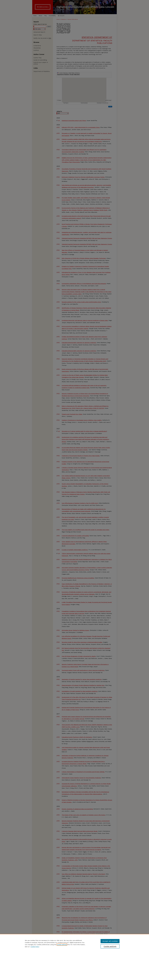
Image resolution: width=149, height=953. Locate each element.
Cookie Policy (35, 946)
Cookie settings (62, 944)
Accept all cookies (110, 941)
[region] (74, 943)
